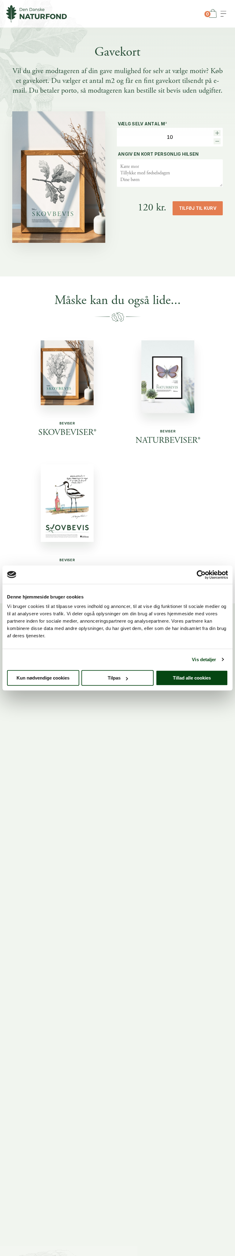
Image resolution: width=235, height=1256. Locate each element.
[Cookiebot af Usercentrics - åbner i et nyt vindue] (201, 574)
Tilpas (114, 677)
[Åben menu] (223, 14)
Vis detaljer (204, 659)
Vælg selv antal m (142, 123)
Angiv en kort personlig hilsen (158, 154)
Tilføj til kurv (197, 208)
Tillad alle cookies (192, 677)
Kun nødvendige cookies (43, 677)
